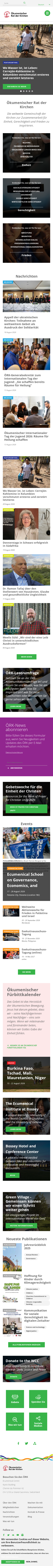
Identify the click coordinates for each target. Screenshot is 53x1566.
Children (29, 1293)
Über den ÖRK (9, 1502)
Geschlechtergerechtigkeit (26, 188)
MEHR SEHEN (26, 657)
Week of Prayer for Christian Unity (24, 809)
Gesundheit (26, 195)
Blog (30, 1516)
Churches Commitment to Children (36, 1297)
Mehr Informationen (9, 1557)
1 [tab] (21, 91)
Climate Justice (32, 1289)
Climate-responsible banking (34, 1303)
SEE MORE (26, 972)
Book (12, 1175)
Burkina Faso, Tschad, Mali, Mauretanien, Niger (26, 1073)
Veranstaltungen (11, 1516)
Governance (31, 1258)
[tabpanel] (26, 59)
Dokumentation (35, 1507)
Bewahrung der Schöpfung (26, 191)
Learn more (15, 706)
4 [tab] (29, 91)
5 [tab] (32, 91)
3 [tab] (26, 91)
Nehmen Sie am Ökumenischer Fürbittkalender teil (22, 1046)
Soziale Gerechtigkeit (26, 198)
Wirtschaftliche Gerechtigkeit (26, 202)
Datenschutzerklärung (14, 752)
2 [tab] (23, 91)
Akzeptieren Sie (13, 1562)
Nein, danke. (32, 1562)
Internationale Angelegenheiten (26, 247)
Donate (13, 1376)
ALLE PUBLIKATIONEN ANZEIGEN (26, 1345)
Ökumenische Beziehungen (26, 146)
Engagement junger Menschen (26, 150)
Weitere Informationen (21, 1225)
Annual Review (32, 1255)
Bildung (27, 142)
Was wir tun (8, 1521)
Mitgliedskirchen (11, 1507)
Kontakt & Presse (36, 1512)
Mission (26, 153)
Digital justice (31, 1331)
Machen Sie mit (35, 1502)
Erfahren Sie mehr (16, 86)
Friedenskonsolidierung (26, 243)
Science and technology (35, 1327)
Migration (26, 236)
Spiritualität (26, 157)
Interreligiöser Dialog (26, 240)
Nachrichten (9, 1512)
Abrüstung (26, 233)
